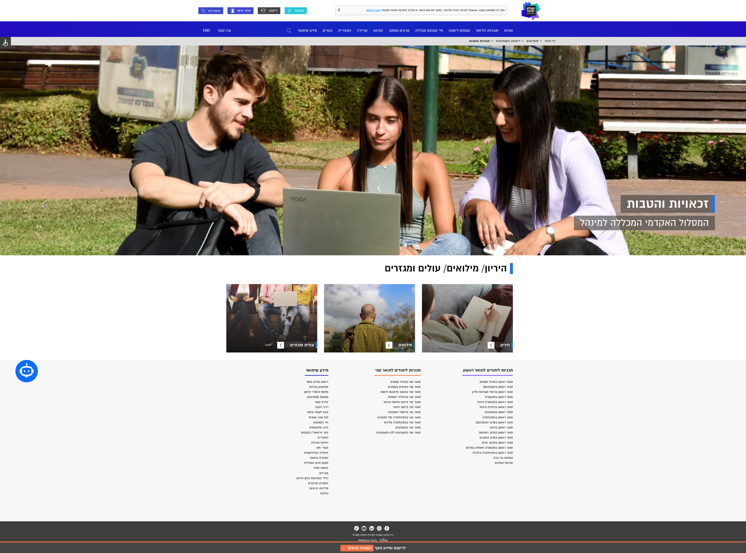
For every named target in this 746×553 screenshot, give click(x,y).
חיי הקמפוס (320, 422)
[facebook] (386, 528)
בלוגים (324, 493)
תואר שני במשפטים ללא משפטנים (398, 432)
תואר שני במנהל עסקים (405, 382)
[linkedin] (371, 528)
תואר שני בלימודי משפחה (404, 412)
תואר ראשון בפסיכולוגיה (497, 417)
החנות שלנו (321, 468)
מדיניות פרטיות (318, 488)
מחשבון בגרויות (318, 387)
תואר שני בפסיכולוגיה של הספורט (399, 417)
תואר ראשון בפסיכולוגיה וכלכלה (492, 453)
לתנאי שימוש (373, 10)
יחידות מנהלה (319, 443)
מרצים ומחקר (399, 30)
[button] (26, 371)
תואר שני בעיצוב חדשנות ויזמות (401, 392)
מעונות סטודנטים (317, 397)
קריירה (362, 30)
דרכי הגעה (321, 407)
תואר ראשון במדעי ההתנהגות (494, 422)
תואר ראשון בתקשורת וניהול (495, 402)
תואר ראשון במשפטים (499, 412)
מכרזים (323, 473)
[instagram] (379, 528)
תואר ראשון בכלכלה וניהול (496, 407)
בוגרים (327, 30)
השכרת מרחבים (318, 483)
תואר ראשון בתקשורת (499, 397)
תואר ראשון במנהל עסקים (496, 382)
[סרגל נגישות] (5, 43)
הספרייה (344, 30)
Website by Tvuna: (367, 540)
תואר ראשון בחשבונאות (498, 387)
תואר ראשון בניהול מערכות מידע (492, 392)
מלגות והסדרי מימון (316, 392)
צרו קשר (224, 30)
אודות (508, 30)
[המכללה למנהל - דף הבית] (530, 10)
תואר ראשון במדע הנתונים (496, 438)
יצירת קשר (321, 402)
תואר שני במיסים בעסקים (404, 387)
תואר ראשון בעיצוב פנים (497, 443)
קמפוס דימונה (459, 30)
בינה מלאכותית (318, 427)
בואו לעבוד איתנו (317, 412)
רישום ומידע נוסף (317, 382)
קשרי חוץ (322, 448)
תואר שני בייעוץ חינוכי (407, 407)
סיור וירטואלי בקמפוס (314, 432)
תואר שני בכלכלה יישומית (404, 397)
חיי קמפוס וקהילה (429, 30)
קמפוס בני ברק (503, 458)
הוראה (378, 30)
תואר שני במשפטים (408, 427)
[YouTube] (364, 528)
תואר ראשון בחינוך (501, 427)
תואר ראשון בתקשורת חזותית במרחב (489, 448)
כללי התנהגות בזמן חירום (312, 478)
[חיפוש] (289, 30)
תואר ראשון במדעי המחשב (496, 432)
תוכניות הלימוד (487, 30)
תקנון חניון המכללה (316, 463)
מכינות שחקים (504, 463)
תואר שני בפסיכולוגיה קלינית (402, 422)
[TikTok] (356, 528)
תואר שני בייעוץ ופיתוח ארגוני (402, 402)
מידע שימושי (307, 30)
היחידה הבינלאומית (316, 453)
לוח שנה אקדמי (318, 417)
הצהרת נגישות (319, 458)
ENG (206, 30)
